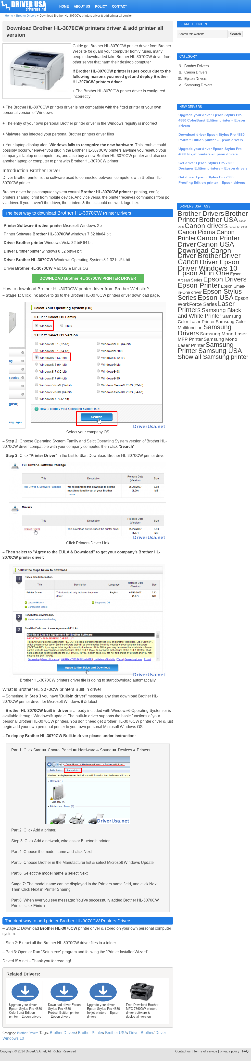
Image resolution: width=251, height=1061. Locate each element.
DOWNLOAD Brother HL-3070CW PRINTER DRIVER (87, 278)
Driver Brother (141, 1033)
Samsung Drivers (198, 85)
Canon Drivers (196, 72)
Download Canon (204, 250)
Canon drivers (206, 226)
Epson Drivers (195, 78)
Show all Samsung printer (213, 357)
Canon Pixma (196, 232)
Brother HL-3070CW (79, 213)
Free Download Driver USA (28, 5)
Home (9, 15)
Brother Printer (90, 1033)
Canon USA (215, 244)
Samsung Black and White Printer (209, 313)
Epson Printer (199, 285)
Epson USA (216, 297)
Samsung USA (220, 350)
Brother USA (116, 1033)
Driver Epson (219, 262)
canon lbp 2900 (238, 227)
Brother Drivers (26, 15)
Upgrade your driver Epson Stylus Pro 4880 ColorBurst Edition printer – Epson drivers (211, 120)
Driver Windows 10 (207, 268)
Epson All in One (203, 273)
